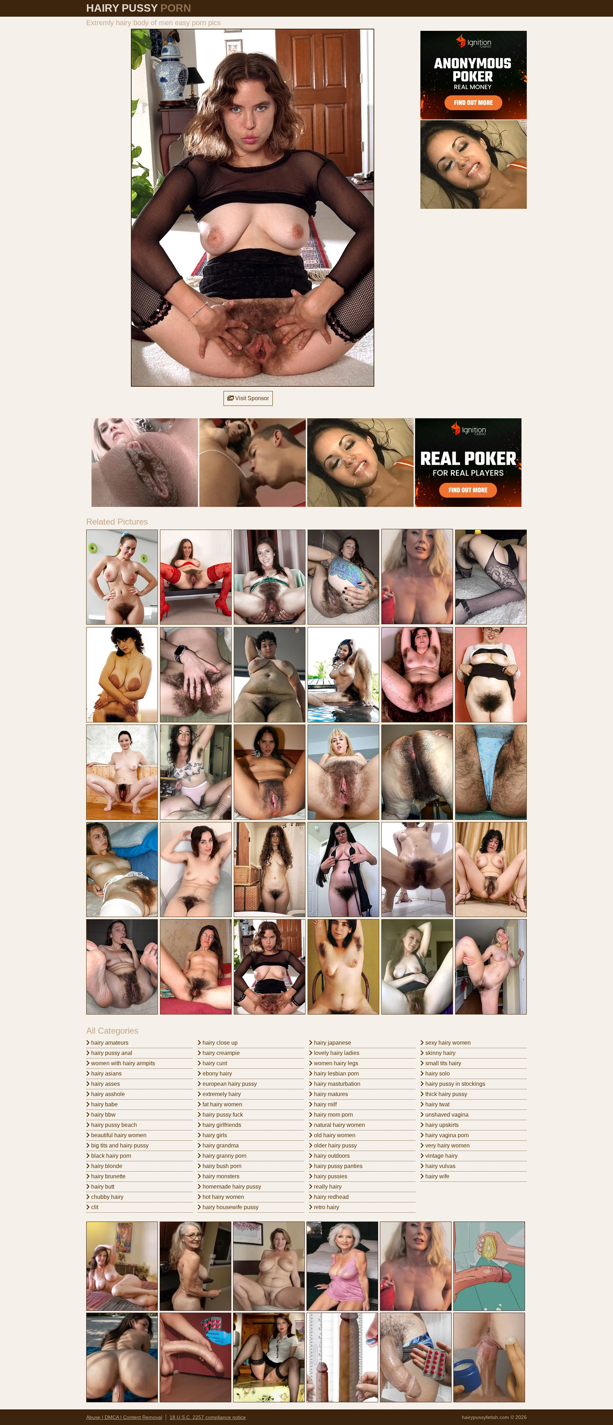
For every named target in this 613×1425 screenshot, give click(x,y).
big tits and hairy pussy (119, 1145)
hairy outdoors (331, 1156)
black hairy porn (110, 1156)
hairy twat (436, 1104)
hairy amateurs (109, 1043)
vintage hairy (441, 1156)
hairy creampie (220, 1053)
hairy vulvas (439, 1166)
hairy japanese (332, 1043)
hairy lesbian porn (336, 1074)
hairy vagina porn (446, 1135)
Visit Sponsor (251, 398)
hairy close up (219, 1043)
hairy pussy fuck (222, 1115)
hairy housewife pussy (230, 1207)
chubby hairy (106, 1197)
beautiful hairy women (118, 1135)
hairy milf (325, 1104)
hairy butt (102, 1187)
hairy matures (330, 1094)
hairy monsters (220, 1176)
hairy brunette (108, 1176)
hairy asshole (107, 1094)
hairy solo (437, 1074)
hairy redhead (331, 1197)
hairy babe (104, 1104)
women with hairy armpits (122, 1063)
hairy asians (106, 1074)
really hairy (327, 1187)
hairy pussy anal (111, 1053)
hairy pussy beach (113, 1125)
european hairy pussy (229, 1084)
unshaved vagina (446, 1115)
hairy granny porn (224, 1156)
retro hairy (326, 1207)
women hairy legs (335, 1063)
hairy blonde (106, 1166)
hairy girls (214, 1135)
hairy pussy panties (338, 1166)
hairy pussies (330, 1176)
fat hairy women (221, 1104)
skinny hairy (439, 1053)
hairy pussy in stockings (454, 1084)
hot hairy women (222, 1197)
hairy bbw (103, 1115)
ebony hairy (216, 1074)
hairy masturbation (336, 1084)
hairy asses (105, 1084)
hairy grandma (220, 1145)
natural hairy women (339, 1125)
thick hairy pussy (445, 1094)
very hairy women (447, 1145)
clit (94, 1207)
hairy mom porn (333, 1115)
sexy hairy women (447, 1043)
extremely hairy (221, 1094)
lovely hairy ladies (336, 1053)
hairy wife (436, 1176)
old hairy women (334, 1135)
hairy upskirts (441, 1125)
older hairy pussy (335, 1145)
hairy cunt (214, 1063)
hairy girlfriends (221, 1125)
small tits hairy (442, 1063)
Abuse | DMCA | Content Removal (124, 1417)
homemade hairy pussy (231, 1187)
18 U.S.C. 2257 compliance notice (208, 1417)
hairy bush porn (221, 1166)
